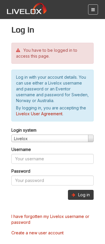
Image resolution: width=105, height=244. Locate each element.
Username (21, 149)
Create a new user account (37, 232)
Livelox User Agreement (39, 113)
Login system (23, 130)
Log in (83, 194)
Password (20, 171)
